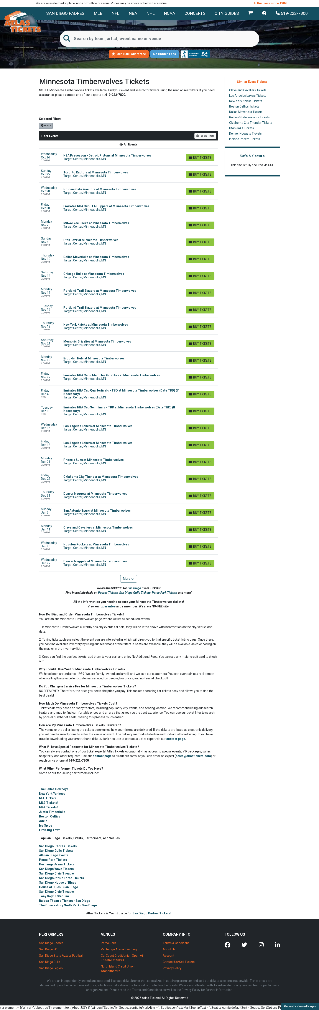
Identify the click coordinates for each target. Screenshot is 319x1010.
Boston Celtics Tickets (244, 106)
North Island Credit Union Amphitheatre (118, 969)
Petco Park (108, 943)
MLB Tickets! (48, 802)
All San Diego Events (53, 855)
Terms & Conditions (176, 943)
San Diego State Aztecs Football (61, 955)
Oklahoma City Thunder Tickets (250, 122)
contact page (175, 739)
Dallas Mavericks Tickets (246, 112)
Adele (43, 821)
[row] (128, 157)
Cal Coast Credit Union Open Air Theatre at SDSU (122, 958)
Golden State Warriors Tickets (249, 117)
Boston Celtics (49, 816)
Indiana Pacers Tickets (244, 139)
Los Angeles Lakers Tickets (247, 95)
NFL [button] (115, 13)
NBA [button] (133, 13)
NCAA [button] (169, 13)
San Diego (135, 588)
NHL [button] (150, 13)
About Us (169, 949)
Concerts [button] (195, 13)
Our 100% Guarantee (131, 54)
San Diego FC (48, 949)
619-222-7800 (294, 13)
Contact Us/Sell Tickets (179, 962)
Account (168, 955)
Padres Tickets (108, 592)
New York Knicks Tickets (245, 101)
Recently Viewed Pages (300, 1006)
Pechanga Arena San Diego (119, 949)
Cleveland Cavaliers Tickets (247, 90)
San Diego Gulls (49, 962)
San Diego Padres (65, 13)
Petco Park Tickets (164, 592)
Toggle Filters (206, 135)
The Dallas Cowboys (53, 789)
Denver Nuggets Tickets (245, 133)
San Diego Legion (51, 968)
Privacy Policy (172, 968)
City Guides (227, 13)
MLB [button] (98, 13)
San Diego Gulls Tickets (135, 592)
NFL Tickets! (48, 798)
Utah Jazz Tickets (241, 128)
